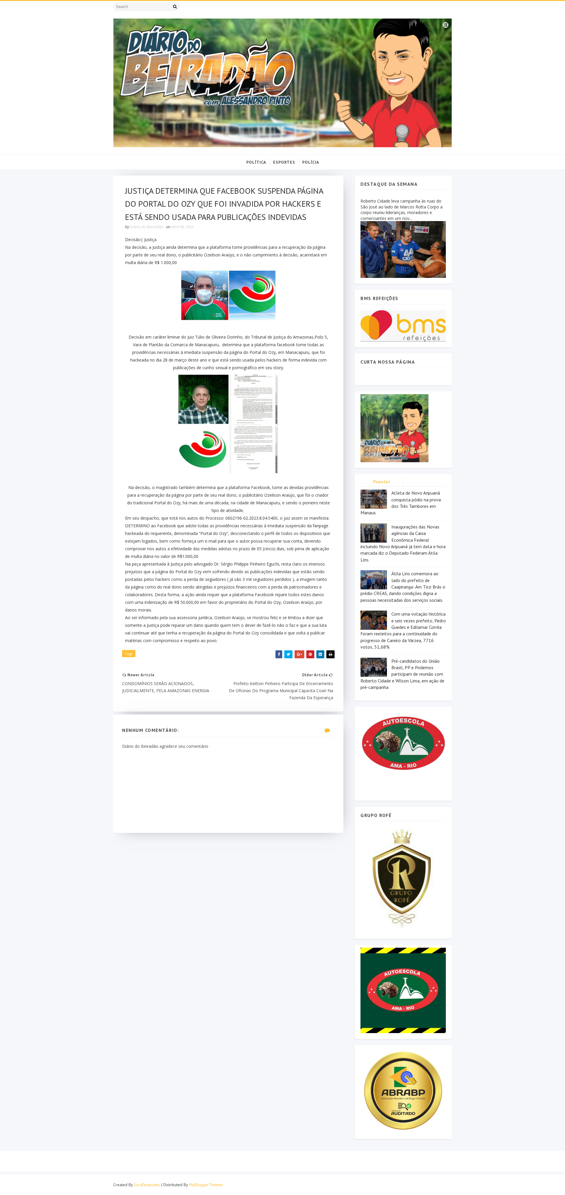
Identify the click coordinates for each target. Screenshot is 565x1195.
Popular (381, 481)
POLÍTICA (256, 162)
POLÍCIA (310, 162)
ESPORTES (284, 162)
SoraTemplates (147, 1184)
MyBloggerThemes (206, 1184)
